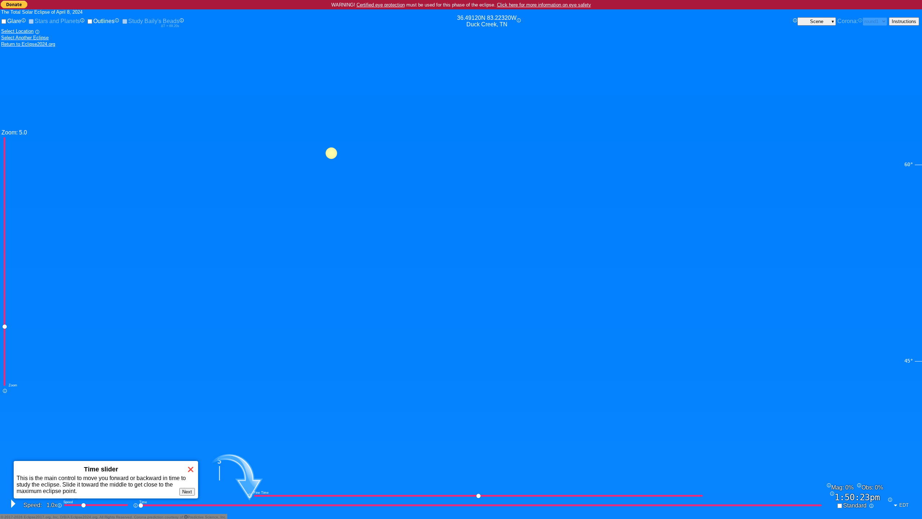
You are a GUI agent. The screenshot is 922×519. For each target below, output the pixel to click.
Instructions (904, 21)
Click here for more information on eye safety (544, 5)
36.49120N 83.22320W (486, 21)
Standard (855, 505)
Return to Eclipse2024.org (28, 44)
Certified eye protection (381, 5)
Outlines (104, 21)
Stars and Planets (57, 21)
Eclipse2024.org (84, 517)
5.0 (23, 132)
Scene (816, 21)
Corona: (847, 21)
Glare (14, 21)
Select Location (17, 31)
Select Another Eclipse (25, 37)
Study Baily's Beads (153, 21)
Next (187, 491)
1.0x (51, 505)
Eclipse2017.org (37, 517)
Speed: (32, 505)
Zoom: (9, 132)
